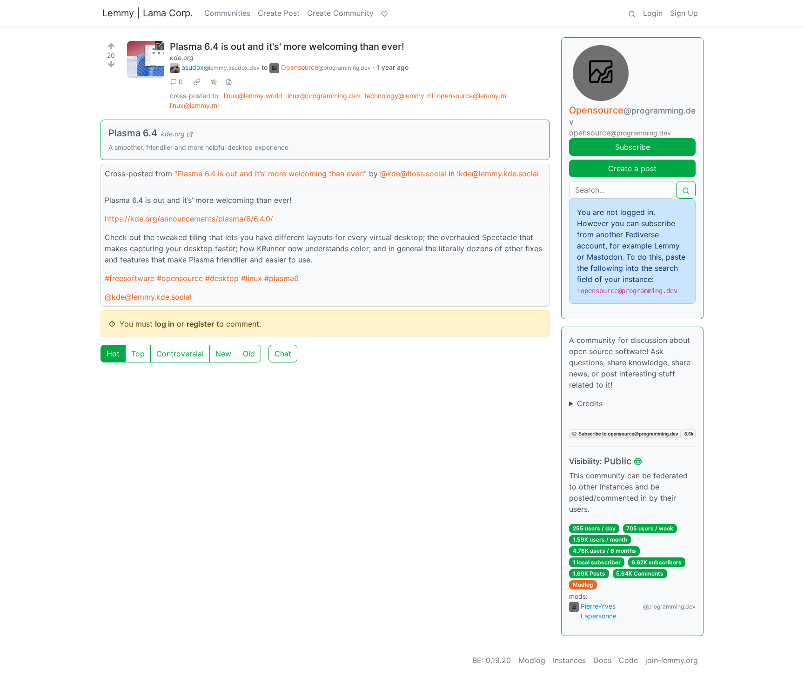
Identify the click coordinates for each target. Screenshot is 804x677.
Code (628, 660)
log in (164, 323)
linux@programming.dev (323, 96)
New (223, 353)
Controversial (180, 353)
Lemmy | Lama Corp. (147, 13)
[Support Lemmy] (384, 13)
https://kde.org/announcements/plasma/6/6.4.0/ (189, 218)
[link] (197, 82)
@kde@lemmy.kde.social (148, 297)
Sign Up (684, 13)
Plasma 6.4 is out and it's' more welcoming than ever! (287, 46)
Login (653, 13)
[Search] (631, 13)
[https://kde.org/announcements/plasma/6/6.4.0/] (145, 59)
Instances (569, 660)
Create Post (279, 13)
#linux (251, 278)
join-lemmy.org (671, 660)
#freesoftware (129, 278)
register (200, 323)
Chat (283, 353)
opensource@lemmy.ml (472, 96)
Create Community (340, 13)
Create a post (632, 168)
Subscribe (632, 147)
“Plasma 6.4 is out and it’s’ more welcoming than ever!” (270, 173)
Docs (602, 660)
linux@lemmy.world (253, 96)
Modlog (583, 584)
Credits (590, 403)
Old (249, 353)
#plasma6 (281, 278)
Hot (113, 353)
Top (138, 353)
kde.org (182, 57)
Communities (227, 13)
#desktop (222, 278)
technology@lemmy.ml (398, 96)
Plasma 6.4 (132, 133)
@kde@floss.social (413, 173)
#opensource (180, 278)
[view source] (228, 81)
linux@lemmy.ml (194, 105)
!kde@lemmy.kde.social (498, 173)
